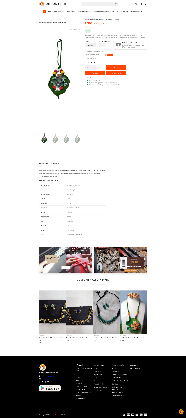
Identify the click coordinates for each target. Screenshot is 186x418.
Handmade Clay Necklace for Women (132, 338)
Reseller (78, 374)
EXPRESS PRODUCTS (84, 11)
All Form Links (80, 399)
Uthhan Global (116, 378)
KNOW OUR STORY (136, 11)
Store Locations (135, 368)
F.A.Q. (95, 378)
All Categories (80, 383)
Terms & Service (99, 384)
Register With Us (99, 375)
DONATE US (124, 11)
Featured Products (81, 386)
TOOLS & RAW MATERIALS (100, 11)
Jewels (54, 20)
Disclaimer (97, 381)
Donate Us (115, 371)
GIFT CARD (115, 11)
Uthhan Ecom (54, 415)
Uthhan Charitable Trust (120, 381)
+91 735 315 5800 (47, 376)
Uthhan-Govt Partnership (84, 392)
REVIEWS (55, 164)
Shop (77, 380)
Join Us (114, 368)
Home (41, 20)
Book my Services (117, 392)
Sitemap (78, 396)
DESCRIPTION (43, 164)
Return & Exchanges (100, 387)
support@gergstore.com (49, 379)
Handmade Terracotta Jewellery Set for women (52, 22)
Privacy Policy (98, 390)
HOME (49, 11)
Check (110, 55)
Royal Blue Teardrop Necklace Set (77, 338)
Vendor (78, 377)
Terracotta (47, 20)
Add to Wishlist (91, 58)
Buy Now (95, 73)
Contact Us (97, 371)
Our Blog (115, 384)
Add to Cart (116, 67)
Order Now (117, 73)
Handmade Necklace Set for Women (105, 338)
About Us (97, 368)
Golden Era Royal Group (119, 375)
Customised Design (118, 396)
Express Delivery (81, 389)
